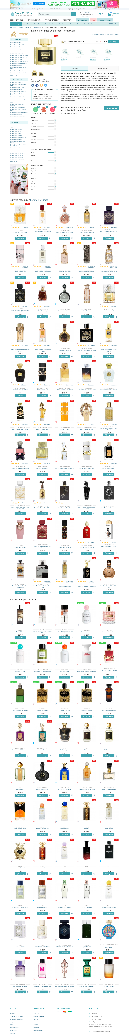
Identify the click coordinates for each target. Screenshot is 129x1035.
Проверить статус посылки (76, 9)
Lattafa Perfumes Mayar (16, 65)
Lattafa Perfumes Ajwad (16, 42)
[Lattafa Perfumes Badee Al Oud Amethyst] (109, 214)
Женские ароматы (16, 20)
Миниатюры (67, 20)
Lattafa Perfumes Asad (16, 89)
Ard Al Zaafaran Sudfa (42, 789)
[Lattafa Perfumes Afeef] (86, 411)
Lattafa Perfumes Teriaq (86, 311)
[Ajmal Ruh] (86, 811)
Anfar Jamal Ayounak (64, 750)
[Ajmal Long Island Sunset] (109, 889)
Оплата (36, 1019)
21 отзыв (91, 227)
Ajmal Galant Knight (42, 907)
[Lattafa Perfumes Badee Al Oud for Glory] (20, 293)
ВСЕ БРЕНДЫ (113, 24)
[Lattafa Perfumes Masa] (64, 332)
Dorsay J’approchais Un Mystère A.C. (64, 631)
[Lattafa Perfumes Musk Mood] (109, 254)
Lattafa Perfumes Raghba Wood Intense (18, 110)
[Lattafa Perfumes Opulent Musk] (109, 372)
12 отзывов (91, 266)
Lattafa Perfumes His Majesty (17, 99)
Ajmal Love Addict (87, 907)
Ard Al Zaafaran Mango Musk (87, 789)
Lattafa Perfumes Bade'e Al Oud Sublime (42, 547)
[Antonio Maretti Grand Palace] (42, 732)
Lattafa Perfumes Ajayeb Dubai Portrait (18, 142)
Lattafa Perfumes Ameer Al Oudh (87, 389)
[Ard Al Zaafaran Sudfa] (42, 771)
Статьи (12, 1024)
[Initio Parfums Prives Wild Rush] (64, 929)
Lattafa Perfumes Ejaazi (108, 468)
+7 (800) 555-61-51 (87, 12)
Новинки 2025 (82, 20)
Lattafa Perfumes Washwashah (20, 468)
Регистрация (114, 9)
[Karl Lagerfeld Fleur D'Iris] (20, 968)
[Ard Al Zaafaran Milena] (20, 811)
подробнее (64, 59)
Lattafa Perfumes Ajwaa (16, 148)
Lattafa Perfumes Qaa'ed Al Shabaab (17, 105)
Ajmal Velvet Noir (64, 828)
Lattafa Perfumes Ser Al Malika (64, 389)
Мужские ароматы (34, 20)
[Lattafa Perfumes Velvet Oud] (86, 214)
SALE (93, 20)
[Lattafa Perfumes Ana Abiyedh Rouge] (42, 214)
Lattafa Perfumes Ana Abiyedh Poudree (42, 350)
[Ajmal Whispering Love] (42, 811)
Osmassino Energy (20, 671)
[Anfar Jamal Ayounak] (64, 732)
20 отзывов (47, 227)
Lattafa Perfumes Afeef (16, 135)
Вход (108, 9)
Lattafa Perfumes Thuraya (87, 547)
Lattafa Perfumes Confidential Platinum (17, 94)
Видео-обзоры (14, 1027)
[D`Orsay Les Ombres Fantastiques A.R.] (42, 614)
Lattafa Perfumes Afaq (16, 131)
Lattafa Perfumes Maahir (42, 429)
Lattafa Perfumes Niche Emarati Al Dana (18, 102)
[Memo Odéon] (20, 614)
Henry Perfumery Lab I (109, 986)
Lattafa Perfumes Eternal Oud (42, 508)
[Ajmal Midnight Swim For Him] (20, 889)
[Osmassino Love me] (86, 614)
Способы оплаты (55, 9)
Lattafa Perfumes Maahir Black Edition (86, 507)
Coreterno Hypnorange (42, 710)
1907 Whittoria (87, 750)
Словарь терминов (99, 34)
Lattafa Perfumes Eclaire (16, 51)
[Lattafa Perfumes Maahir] (42, 411)
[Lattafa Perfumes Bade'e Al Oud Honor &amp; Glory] (20, 490)
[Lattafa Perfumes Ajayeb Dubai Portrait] (109, 411)
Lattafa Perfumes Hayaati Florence (19, 61)
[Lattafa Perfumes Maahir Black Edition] (86, 490)
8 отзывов (25, 227)
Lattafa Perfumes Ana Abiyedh (42, 271)
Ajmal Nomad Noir (109, 868)
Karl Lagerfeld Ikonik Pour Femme (64, 986)
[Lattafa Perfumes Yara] (20, 254)
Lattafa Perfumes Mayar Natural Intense (18, 68)
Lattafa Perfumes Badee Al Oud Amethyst (108, 232)
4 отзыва (113, 306)
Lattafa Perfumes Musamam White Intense (20, 350)
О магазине (13, 1030)
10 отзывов (24, 385)
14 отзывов (113, 227)
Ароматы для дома (52, 20)
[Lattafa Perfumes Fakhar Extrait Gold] (109, 569)
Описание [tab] (75, 68)
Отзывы (12, 1033)
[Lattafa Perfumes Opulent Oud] (20, 372)
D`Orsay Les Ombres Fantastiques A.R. (42, 631)
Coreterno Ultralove (86, 710)
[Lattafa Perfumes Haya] (20, 529)
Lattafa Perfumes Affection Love (18, 137)
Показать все (13, 75)
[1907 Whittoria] (86, 732)
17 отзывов (24, 424)
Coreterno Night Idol (64, 710)
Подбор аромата (105, 20)
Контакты (36, 1027)
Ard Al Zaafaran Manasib (109, 789)
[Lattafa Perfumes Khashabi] (86, 254)
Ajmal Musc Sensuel (64, 868)
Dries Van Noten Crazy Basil (20, 710)
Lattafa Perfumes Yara (20, 271)
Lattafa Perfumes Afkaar (16, 139)
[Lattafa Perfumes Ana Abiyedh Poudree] (42, 332)
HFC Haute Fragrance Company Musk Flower (108, 946)
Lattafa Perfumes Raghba (42, 311)
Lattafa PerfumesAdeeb (16, 129)
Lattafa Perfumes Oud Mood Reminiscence (20, 586)
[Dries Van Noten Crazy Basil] (20, 693)
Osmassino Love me (86, 632)
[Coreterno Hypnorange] (42, 693)
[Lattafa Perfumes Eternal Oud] (42, 490)
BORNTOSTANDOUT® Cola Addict (86, 671)
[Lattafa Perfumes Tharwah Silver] (109, 490)
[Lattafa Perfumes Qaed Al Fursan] (86, 332)
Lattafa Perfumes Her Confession (18, 63)
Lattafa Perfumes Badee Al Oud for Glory (20, 311)
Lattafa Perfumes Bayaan (16, 49)
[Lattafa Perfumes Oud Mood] (20, 411)
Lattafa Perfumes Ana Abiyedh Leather (109, 350)
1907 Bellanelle (20, 789)
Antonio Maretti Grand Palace (42, 750)
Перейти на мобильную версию (101, 1031)
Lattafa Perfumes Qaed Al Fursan (87, 350)
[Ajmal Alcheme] (86, 929)
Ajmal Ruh (86, 828)
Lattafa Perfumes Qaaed (42, 468)
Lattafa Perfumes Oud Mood (20, 429)
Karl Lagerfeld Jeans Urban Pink (42, 986)
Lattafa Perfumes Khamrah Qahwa (109, 311)
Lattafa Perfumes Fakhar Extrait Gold (19, 55)
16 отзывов (69, 227)
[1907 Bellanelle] (20, 771)
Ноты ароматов (38, 1030)
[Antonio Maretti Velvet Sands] (20, 732)
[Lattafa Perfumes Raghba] (42, 293)
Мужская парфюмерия (17, 1019)
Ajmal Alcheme (87, 946)
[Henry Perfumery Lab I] (109, 968)
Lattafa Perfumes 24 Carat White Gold (18, 126)
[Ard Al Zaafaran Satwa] (64, 771)
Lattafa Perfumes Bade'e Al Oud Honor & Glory (20, 507)
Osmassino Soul (64, 671)
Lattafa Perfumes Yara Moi (87, 468)
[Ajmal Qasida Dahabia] (20, 850)
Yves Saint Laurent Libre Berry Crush (109, 671)
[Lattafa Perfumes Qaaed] (42, 450)
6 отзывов (25, 266)
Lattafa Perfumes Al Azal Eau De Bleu (18, 85)
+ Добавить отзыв (111, 108)
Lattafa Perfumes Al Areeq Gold (18, 153)
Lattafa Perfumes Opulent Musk (108, 389)
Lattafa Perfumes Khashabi (86, 271)
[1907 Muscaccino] (109, 732)
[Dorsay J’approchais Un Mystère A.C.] (64, 614)
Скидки (95, 9)
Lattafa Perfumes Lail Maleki (64, 508)
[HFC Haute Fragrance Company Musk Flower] (109, 929)
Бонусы (36, 1022)
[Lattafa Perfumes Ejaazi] (109, 450)
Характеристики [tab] (103, 68)
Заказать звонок (85, 16)
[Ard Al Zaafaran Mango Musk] (86, 771)
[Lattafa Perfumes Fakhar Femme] (64, 214)
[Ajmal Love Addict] (86, 889)
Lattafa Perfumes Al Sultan (17, 87)
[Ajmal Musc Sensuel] (64, 850)
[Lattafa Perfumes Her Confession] (64, 450)
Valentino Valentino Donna (109, 632)
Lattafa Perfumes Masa (64, 350)
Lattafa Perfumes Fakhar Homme (18, 97)
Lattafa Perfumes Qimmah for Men (19, 107)
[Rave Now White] (20, 929)
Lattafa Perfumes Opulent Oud (20, 389)
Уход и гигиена (14, 1022)
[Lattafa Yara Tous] (64, 411)
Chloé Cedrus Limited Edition (42, 946)
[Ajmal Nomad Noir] (109, 850)
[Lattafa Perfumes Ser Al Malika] (64, 372)
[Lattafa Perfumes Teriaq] (86, 293)
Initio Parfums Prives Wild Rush (64, 946)
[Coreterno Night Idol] (64, 693)
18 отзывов (113, 266)
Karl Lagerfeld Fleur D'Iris (20, 986)
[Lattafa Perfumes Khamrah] (20, 214)
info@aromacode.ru (97, 1022)
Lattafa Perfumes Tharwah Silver (109, 508)
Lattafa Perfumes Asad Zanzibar (18, 91)
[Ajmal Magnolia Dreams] (64, 889)
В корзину (113, 41)
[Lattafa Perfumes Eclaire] (64, 254)
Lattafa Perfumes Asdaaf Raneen (18, 44)
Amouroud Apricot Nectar (109, 710)
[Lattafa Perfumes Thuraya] (86, 529)
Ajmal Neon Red (86, 868)
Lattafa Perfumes (39, 200)
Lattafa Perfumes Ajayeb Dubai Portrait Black (18, 145)
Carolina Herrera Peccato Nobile (42, 671)
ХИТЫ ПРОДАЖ (16, 24)
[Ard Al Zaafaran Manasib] (109, 771)
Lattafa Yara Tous (64, 429)
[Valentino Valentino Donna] (109, 614)
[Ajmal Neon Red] (86, 850)
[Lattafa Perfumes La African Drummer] (109, 529)
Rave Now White (20, 946)
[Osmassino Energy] (20, 653)
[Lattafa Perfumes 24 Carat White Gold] (42, 569)
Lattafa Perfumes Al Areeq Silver (18, 155)
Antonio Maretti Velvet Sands (20, 750)
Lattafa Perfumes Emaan (16, 53)
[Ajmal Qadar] (42, 850)
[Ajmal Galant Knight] (42, 889)
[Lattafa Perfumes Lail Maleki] (64, 490)
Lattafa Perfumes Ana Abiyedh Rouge (42, 232)
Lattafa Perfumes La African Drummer (109, 547)
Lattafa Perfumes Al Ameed (17, 82)
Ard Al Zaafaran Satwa (64, 789)
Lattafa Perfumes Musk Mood (109, 271)
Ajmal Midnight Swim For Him (20, 907)
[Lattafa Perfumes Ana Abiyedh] (42, 254)
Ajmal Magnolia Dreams (64, 907)
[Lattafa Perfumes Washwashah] (20, 450)
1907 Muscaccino (109, 750)
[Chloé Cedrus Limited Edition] (42, 929)
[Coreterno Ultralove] (86, 693)
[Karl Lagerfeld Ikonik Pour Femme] (64, 968)
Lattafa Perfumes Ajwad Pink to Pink (18, 150)
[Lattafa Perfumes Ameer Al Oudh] (87, 372)
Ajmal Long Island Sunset (109, 907)
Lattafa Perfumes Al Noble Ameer (87, 586)
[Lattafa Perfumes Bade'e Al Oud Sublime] (42, 529)
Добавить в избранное (112, 34)
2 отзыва (47, 385)
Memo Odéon (20, 632)
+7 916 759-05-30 (96, 1019)
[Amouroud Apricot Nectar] (109, 693)
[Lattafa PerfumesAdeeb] (64, 569)
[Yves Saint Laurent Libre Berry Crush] (109, 653)
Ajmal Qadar (42, 868)
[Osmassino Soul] (64, 653)
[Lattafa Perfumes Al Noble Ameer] (86, 569)
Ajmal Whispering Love (42, 828)
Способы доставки (37, 9)
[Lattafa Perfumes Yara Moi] (86, 450)
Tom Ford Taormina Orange (86, 986)
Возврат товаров (39, 1016)
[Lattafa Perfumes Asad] (42, 372)
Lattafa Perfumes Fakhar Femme (18, 57)
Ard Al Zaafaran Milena (20, 828)
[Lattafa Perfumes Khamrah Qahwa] (109, 293)
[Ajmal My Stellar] (109, 811)
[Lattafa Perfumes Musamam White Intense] (20, 332)
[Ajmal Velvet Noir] (64, 811)
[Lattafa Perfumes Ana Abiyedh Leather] (109, 332)
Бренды (12, 1013)
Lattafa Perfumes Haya (16, 59)
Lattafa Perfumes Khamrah (20, 232)
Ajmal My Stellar (109, 828)
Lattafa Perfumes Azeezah (17, 47)
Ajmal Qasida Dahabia (20, 868)
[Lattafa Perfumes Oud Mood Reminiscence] (20, 569)
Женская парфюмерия (16, 1016)
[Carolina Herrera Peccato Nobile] (42, 653)
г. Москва (20, 9)
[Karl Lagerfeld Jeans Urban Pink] (42, 968)
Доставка (36, 1013)
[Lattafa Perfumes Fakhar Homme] (64, 293)
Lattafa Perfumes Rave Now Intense (19, 112)
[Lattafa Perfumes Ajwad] (64, 529)
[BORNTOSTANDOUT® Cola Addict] (86, 653)
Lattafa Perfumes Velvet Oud (86, 232)
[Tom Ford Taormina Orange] (86, 968)
